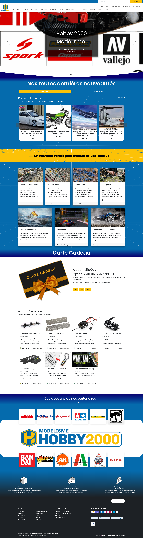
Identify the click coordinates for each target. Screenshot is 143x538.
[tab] (45, 91)
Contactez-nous (136, 1)
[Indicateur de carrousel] (70, 74)
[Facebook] (93, 524)
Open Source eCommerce (117, 535)
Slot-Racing (38, 383)
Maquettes (21, 515)
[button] (19, 125)
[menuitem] (16, 9)
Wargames (21, 519)
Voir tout (120, 311)
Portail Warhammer (81, 204)
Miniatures (21, 513)
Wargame (93, 383)
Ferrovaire (21, 511)
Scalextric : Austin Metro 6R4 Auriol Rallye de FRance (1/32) (111, 132)
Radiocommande (41, 511)
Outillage (39, 517)
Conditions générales (35, 533)
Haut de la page (118, 501)
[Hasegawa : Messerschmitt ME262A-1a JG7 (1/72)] (58, 117)
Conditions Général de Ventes (64, 513)
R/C (95, 348)
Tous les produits (24, 525)
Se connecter (137, 6)
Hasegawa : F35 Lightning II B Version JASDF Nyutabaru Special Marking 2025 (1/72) (32, 133)
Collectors (39, 513)
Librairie (38, 521)
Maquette (39, 348)
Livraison (57, 515)
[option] (71, 125)
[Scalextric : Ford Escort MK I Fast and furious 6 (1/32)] (84, 117)
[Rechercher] (127, 1)
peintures (39, 519)
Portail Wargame (107, 204)
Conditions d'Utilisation (62, 511)
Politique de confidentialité (51, 533)
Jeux (37, 515)
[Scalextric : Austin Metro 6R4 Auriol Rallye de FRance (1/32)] (111, 117)
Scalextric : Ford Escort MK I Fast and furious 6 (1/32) (84, 132)
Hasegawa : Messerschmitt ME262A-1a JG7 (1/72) (58, 132)
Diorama (20, 517)
